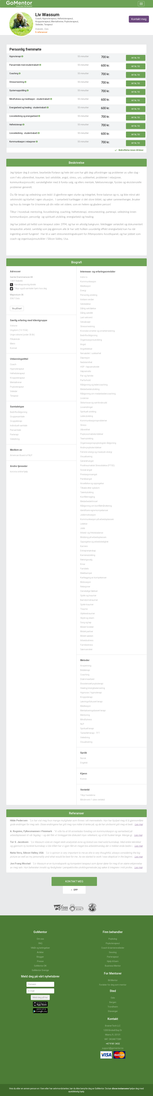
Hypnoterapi (15, 56)
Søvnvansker (86, 649)
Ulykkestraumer (87, 613)
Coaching (14, 73)
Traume (84, 609)
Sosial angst (86, 470)
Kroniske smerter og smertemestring (97, 331)
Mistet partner (86, 631)
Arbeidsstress (86, 640)
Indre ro (83, 277)
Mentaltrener (16, 382)
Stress (83, 425)
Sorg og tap (85, 622)
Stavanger (113, 1011)
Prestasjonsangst (88, 474)
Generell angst (87, 461)
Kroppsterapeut (17, 378)
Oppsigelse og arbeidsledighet (94, 542)
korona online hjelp (19, 471)
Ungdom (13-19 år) (19, 330)
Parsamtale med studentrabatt (24, 65)
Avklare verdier (87, 299)
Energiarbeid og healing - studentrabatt (28, 107)
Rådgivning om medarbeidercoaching (98, 393)
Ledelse (83, 524)
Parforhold (85, 380)
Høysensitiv (85, 371)
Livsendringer (86, 407)
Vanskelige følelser (89, 591)
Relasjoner (85, 586)
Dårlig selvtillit (86, 313)
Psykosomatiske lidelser (91, 434)
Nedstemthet (86, 362)
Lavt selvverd (86, 317)
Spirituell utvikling (88, 411)
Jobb (82, 528)
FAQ (40, 943)
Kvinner (13, 348)
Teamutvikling (86, 438)
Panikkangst (86, 479)
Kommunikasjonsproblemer (93, 420)
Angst (83, 344)
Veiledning (15, 439)
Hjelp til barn (112, 961)
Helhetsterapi (16, 124)
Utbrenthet (85, 429)
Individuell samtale (18, 425)
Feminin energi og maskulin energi (96, 452)
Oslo (113, 998)
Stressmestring (17, 82)
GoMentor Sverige (40, 970)
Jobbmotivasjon (88, 515)
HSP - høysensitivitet (89, 367)
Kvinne (83, 779)
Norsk (83, 758)
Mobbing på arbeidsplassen (93, 537)
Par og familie (86, 376)
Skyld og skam (87, 618)
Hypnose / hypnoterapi (91, 692)
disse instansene (120, 1088)
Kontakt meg (138, 19)
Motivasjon (85, 582)
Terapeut (14, 396)
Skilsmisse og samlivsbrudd (93, 402)
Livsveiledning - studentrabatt (23, 133)
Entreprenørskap (88, 550)
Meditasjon (85, 286)
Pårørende (15, 339)
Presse (40, 961)
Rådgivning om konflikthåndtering (96, 506)
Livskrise (84, 398)
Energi (83, 290)
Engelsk (84, 763)
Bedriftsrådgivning (18, 412)
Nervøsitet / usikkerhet (90, 353)
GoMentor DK (40, 966)
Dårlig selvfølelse (88, 308)
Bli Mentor (113, 980)
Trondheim (113, 1007)
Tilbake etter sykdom (90, 488)
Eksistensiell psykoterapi (91, 683)
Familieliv (84, 568)
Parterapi (14, 434)
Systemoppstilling (18, 90)
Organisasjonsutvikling (91, 340)
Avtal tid (135, 58)
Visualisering (86, 456)
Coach (13, 364)
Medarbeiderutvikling (90, 389)
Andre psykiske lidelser (90, 447)
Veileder (13, 391)
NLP (82, 724)
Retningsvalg (86, 559)
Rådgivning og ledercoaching (94, 385)
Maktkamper (86, 573)
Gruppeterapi (16, 421)
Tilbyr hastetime (87, 795)
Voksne (13, 325)
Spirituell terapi (87, 728)
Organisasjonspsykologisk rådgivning (98, 443)
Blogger (40, 957)
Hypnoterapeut (17, 369)
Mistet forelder (87, 627)
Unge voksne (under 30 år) (22, 334)
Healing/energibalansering (92, 688)
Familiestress (86, 645)
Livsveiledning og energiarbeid (23, 116)
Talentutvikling (87, 492)
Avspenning (85, 665)
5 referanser (41, 32)
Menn (12, 343)
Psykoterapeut (17, 387)
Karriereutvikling (87, 555)
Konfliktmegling (87, 497)
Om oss (40, 939)
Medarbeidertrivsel (88, 501)
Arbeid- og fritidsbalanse (91, 533)
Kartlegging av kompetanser (93, 577)
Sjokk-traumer (87, 604)
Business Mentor (113, 966)
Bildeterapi (85, 670)
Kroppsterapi (86, 697)
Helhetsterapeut (17, 373)
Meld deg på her (40, 997)
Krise (82, 564)
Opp (75, 890)
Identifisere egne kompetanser (94, 510)
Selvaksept (85, 322)
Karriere (84, 546)
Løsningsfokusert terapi (91, 701)
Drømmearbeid (87, 679)
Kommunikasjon (88, 281)
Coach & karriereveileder (112, 948)
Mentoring (85, 715)
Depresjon (85, 358)
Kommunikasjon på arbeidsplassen (97, 519)
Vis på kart (17, 308)
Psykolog (112, 939)
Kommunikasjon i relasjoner (22, 141)
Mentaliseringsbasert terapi (93, 710)
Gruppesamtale (17, 416)
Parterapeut (112, 957)
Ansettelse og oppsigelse (92, 483)
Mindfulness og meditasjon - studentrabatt (29, 99)
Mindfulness (86, 719)
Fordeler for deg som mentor (112, 985)
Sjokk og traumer (88, 595)
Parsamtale (15, 430)
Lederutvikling (86, 416)
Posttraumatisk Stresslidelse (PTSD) (97, 465)
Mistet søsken (86, 636)
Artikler (40, 952)
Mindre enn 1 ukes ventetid (92, 799)
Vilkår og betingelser (40, 948)
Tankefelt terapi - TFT (90, 733)
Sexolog (113, 952)
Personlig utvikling (88, 295)
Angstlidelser (86, 349)
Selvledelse (85, 304)
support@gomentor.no (112, 1048)
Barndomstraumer (89, 600)
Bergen (112, 1002)
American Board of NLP (21, 455)
